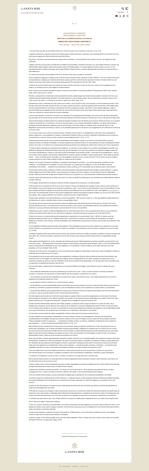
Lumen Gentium (113, 190)
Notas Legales (66, 466)
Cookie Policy (75, 466)
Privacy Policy (84, 466)
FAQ (60, 466)
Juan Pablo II (26, 13)
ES (73, 23)
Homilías (36, 13)
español (122, 12)
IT (76, 23)
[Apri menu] (126, 8)
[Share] (127, 16)
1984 (41, 13)
